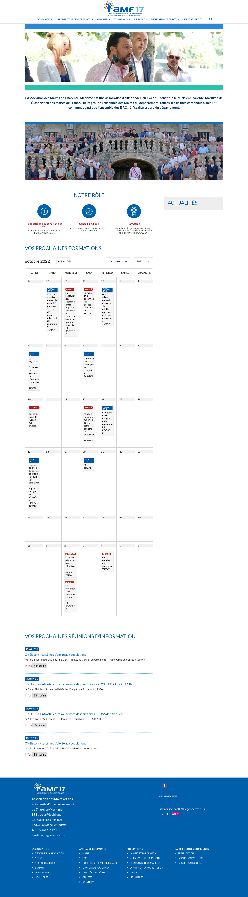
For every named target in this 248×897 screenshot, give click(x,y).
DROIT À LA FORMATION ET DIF (146, 867)
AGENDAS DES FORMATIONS (145, 858)
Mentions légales (168, 796)
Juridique (139, 19)
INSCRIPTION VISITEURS (190, 858)
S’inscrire (39, 665)
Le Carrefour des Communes (74, 19)
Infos (28, 665)
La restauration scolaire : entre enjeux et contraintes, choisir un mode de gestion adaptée (70, 309)
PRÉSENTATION (186, 853)
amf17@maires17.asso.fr (52, 835)
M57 (86, 464)
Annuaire (102, 19)
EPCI (84, 858)
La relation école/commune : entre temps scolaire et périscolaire (89, 424)
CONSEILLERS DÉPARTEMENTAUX (99, 863)
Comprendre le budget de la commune (107, 418)
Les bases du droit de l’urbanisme (33, 416)
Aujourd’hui (64, 261)
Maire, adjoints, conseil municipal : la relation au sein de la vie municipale (107, 307)
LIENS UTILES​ (41, 877)
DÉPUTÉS (87, 877)
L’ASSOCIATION (44, 19)
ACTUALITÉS (41, 858)
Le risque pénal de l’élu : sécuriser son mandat (70, 565)
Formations (121, 19)
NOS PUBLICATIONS (45, 863)
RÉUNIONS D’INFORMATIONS (145, 863)
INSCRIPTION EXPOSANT (191, 863)
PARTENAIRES (42, 872)
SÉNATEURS (88, 882)
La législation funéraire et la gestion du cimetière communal (34, 372)
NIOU (181, 809)
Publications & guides (163, 19)
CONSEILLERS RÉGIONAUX (95, 867)
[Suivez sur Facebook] (164, 785)
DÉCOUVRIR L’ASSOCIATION (49, 853)
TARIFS (133, 872)
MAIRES (86, 853)
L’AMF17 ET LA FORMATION (144, 853)
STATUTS (40, 867)
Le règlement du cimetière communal (70, 593)
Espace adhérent (192, 19)
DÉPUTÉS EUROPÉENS (93, 872)
